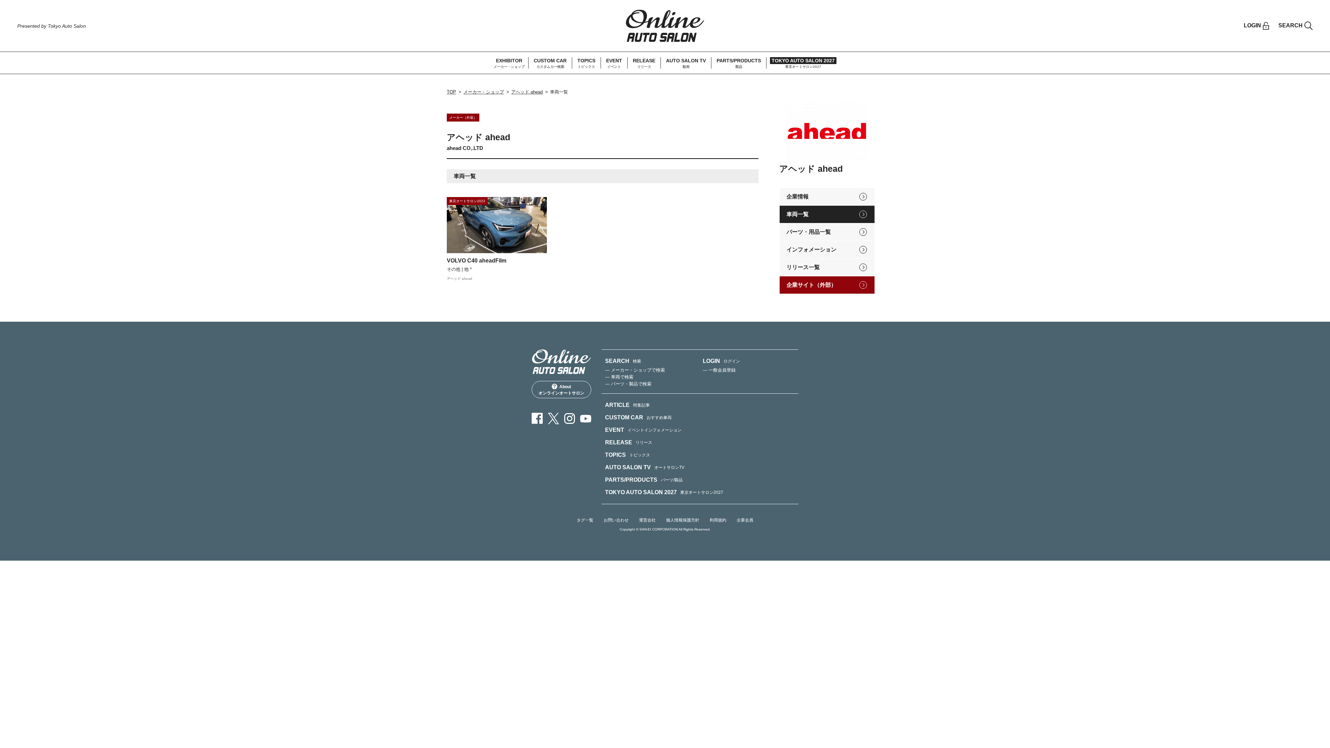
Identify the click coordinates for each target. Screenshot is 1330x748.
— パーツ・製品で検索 (628, 384)
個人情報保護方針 (682, 520)
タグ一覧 (585, 520)
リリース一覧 (803, 267)
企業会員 (745, 520)
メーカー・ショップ (483, 92)
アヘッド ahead (527, 92)
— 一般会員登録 (719, 370)
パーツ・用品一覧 (809, 232)
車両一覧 (798, 214)
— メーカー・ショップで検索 (635, 370)
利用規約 (718, 520)
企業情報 (798, 196)
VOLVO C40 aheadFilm (476, 261)
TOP (451, 92)
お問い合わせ (616, 520)
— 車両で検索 (619, 377)
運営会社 (647, 520)
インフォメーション (811, 249)
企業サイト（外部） (811, 285)
